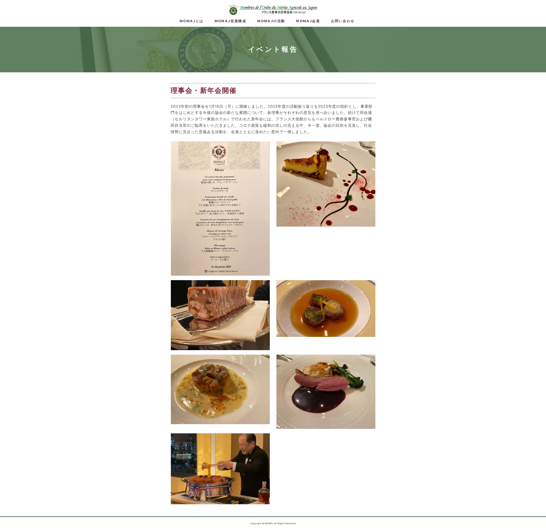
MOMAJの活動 (271, 21)
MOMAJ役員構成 (230, 21)
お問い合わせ (342, 21)
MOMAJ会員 (308, 21)
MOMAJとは (191, 21)
